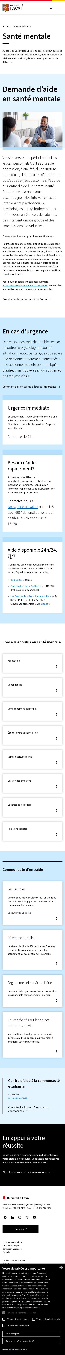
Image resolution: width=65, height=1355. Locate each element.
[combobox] (61, 1267)
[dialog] (32, 1309)
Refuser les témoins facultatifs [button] (20, 1341)
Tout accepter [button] (12, 1333)
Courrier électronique (12, 1242)
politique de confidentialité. (28, 1307)
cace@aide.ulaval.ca (23, 506)
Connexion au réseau (12, 1248)
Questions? (21, 1229)
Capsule (6, 1252)
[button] (14, 1349)
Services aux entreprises (14, 1260)
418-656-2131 (19, 1208)
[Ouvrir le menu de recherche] (51, 8)
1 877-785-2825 (44, 1208)
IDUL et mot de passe (12, 1245)
